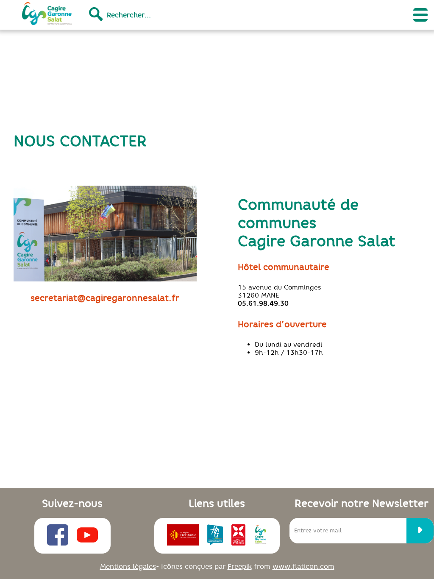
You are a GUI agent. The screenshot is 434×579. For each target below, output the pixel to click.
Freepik (240, 566)
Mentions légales (128, 566)
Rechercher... (129, 15)
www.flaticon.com (303, 566)
